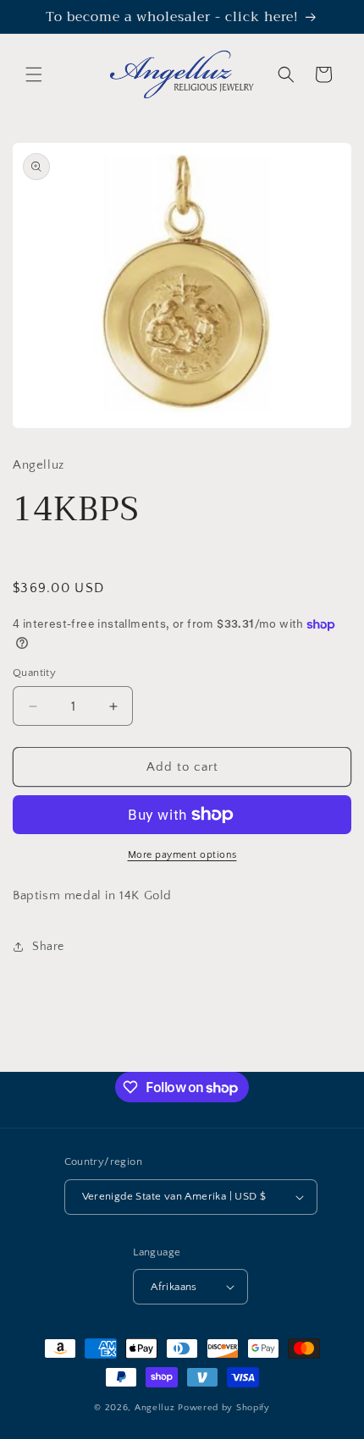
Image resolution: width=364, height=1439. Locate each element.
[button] (33, 74)
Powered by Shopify (224, 1408)
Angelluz (156, 1408)
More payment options (182, 854)
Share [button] (48, 946)
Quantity (34, 672)
